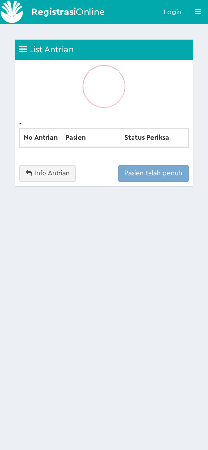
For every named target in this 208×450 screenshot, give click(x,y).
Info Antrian (51, 173)
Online (67, 12)
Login (172, 12)
